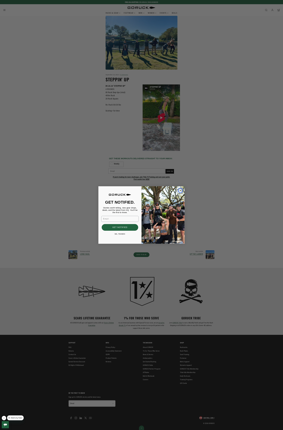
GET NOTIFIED (119, 227)
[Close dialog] (180, 190)
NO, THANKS (120, 234)
